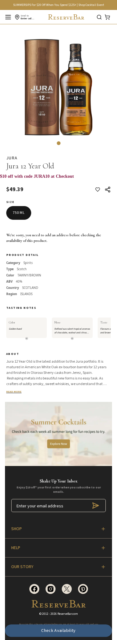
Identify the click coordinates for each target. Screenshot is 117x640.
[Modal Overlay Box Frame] (58, 179)
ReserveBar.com (67, 614)
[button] (59, 143)
